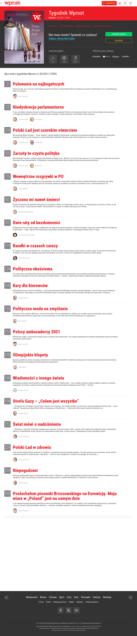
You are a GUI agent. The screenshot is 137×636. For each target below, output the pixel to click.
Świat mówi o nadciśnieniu (37, 424)
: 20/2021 (59, 18)
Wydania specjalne (83, 26)
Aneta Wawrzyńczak (24, 258)
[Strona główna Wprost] (12, 3)
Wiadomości (31, 597)
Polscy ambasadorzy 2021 (36, 331)
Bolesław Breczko (23, 298)
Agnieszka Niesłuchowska (25, 212)
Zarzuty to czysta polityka (36, 153)
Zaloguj (119, 40)
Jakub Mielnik (22, 367)
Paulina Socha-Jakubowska (26, 235)
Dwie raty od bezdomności (36, 222)
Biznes (43, 597)
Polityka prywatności (92, 602)
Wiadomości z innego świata (38, 378)
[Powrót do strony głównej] (6, 597)
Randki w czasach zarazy (35, 245)
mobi (75, 62)
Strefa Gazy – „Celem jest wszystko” (46, 401)
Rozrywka (85, 597)
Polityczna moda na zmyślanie (40, 308)
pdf (53, 62)
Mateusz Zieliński (23, 390)
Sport (61, 597)
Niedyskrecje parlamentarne (38, 107)
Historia (96, 597)
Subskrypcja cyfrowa (102, 26)
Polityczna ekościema (32, 268)
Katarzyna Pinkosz (23, 436)
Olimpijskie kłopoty (30, 354)
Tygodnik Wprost (66, 13)
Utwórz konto (119, 34)
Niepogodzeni (25, 470)
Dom (76, 597)
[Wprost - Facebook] (60, 610)
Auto (69, 597)
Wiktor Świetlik (22, 321)
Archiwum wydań (66, 26)
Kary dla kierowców (30, 285)
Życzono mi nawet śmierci (36, 199)
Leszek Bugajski (23, 483)
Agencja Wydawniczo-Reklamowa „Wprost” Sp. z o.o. (64, 623)
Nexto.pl (125, 56)
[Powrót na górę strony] (130, 597)
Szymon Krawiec (23, 96)
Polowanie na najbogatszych (38, 84)
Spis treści (53, 26)
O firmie (41, 602)
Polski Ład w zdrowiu (32, 447)
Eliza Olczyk (38, 119)
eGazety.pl (97, 56)
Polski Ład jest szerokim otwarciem (45, 130)
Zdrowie (53, 597)
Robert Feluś (38, 142)
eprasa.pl (106, 56)
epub (64, 62)
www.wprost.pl (72, 630)
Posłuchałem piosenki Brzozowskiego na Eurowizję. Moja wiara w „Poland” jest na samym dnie (65, 496)
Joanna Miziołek (23, 119)
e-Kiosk (116, 56)
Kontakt (48, 602)
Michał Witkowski (23, 511)
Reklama (71, 602)
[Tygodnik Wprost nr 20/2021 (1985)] (24, 37)
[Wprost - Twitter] (68, 610)
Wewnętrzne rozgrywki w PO (38, 176)
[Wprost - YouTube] (76, 610)
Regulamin (80, 602)
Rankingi (107, 597)
